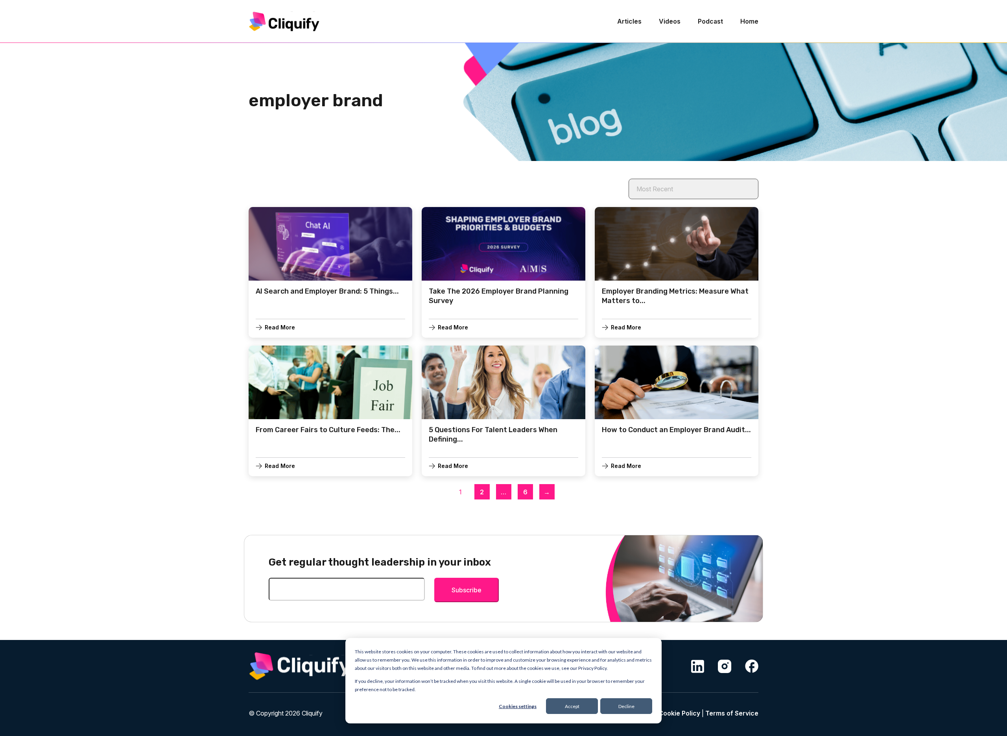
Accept (572, 706)
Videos (670, 21)
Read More (280, 327)
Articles (629, 21)
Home (749, 21)
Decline (626, 706)
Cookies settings (518, 706)
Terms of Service (731, 713)
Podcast (710, 21)
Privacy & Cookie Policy (664, 713)
